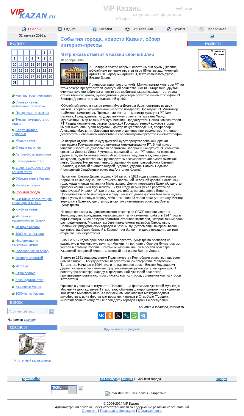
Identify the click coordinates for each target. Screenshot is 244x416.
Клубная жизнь (26, 209)
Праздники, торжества (32, 112)
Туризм (179, 29)
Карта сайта (31, 379)
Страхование (25, 273)
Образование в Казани (32, 178)
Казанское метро (28, 286)
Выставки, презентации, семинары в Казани (32, 201)
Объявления (142, 29)
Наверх (221, 379)
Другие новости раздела (122, 329)
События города (27, 192)
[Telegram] (143, 315)
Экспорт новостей (29, 258)
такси (30, 319)
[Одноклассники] (109, 315)
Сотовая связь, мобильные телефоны (29, 104)
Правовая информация (117, 410)
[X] (118, 315)
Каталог (105, 29)
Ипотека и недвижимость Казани (28, 218)
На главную (109, 379)
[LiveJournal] (126, 315)
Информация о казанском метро (25, 242)
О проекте (89, 410)
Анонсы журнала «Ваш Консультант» (31, 170)
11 (20, 64)
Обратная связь (150, 410)
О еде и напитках (28, 147)
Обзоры (34, 29)
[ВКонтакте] (101, 315)
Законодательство (29, 161)
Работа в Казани (27, 185)
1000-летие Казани (29, 234)
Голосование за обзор (32, 251)
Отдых (69, 29)
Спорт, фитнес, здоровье (25, 132)
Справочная (216, 29)
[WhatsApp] (134, 315)
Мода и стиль (25, 140)
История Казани (27, 227)
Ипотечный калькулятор (32, 360)
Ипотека (21, 266)
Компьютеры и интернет (33, 95)
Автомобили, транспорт (33, 154)
